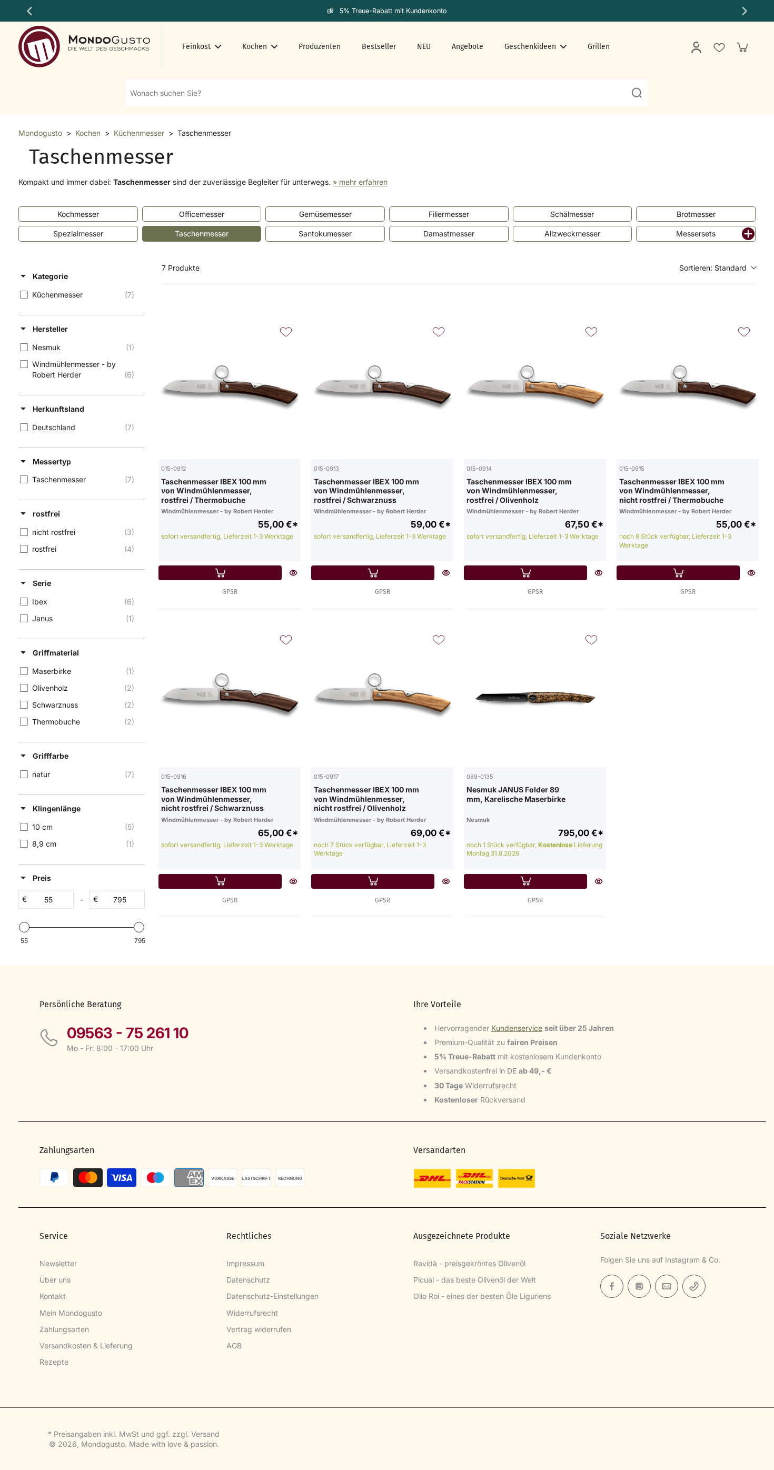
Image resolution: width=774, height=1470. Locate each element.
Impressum (245, 1263)
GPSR (229, 591)
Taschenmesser (202, 233)
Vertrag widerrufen (258, 1329)
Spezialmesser (78, 233)
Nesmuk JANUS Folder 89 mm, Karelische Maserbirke (516, 794)
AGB (234, 1345)
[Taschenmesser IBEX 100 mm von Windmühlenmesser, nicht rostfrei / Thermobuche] (688, 388)
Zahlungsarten (64, 1329)
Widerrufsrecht (252, 1312)
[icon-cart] (741, 46)
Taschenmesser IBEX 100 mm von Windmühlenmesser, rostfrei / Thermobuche (213, 490)
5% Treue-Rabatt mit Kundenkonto (393, 11)
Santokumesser (325, 233)
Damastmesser (448, 233)
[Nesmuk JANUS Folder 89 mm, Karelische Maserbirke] (535, 696)
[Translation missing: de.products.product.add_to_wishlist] (718, 46)
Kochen (88, 132)
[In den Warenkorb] (220, 572)
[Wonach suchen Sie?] (636, 92)
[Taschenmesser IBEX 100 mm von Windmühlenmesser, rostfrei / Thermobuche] (229, 388)
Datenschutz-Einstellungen (272, 1296)
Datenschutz (248, 1279)
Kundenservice (516, 1028)
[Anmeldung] (695, 46)
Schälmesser (572, 214)
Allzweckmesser (572, 233)
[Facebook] (611, 1286)
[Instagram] (639, 1286)
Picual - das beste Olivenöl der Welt (474, 1279)
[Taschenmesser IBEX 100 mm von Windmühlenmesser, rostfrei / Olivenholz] (535, 388)
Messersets (696, 233)
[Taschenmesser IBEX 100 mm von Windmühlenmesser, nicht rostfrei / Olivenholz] (382, 696)
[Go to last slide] (28, 11)
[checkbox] (80, 295)
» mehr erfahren (360, 181)
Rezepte (53, 1361)
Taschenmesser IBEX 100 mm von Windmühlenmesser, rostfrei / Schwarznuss (366, 490)
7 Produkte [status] (181, 267)
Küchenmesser (139, 132)
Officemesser (201, 214)
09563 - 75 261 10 (127, 1033)
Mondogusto (40, 132)
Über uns (55, 1279)
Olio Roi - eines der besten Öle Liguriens (482, 1296)
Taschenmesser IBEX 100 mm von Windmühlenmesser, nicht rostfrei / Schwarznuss (213, 798)
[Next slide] (745, 11)
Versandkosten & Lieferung (86, 1345)
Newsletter (58, 1263)
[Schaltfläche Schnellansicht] (293, 572)
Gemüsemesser (325, 214)
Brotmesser (696, 214)
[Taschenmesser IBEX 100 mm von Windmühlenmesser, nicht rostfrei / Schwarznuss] (229, 696)
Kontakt (52, 1296)
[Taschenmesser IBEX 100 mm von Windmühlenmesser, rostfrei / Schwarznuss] (382, 388)
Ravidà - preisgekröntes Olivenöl (469, 1263)
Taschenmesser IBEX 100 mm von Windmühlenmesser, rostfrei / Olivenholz (519, 490)
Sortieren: (713, 267)
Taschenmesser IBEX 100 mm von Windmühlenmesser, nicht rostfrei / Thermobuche (672, 490)
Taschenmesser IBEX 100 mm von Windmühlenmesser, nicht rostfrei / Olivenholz (366, 798)
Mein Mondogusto (70, 1312)
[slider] (24, 927)
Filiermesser (449, 214)
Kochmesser (78, 214)
